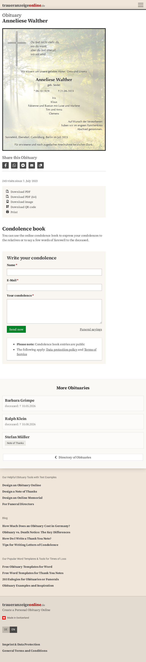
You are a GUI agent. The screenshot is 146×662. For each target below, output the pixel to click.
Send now (16, 329)
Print (13, 212)
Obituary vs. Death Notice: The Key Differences (36, 532)
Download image (21, 202)
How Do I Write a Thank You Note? (26, 538)
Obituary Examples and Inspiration (28, 585)
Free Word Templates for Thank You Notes (32, 573)
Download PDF (20, 192)
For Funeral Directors (18, 504)
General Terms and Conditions (24, 650)
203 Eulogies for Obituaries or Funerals (30, 579)
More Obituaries (73, 388)
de (5, 629)
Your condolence (20, 295)
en (13, 629)
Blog (5, 518)
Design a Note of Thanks (19, 491)
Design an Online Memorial (22, 498)
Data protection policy (61, 349)
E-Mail (12, 280)
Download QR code (23, 207)
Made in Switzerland (18, 617)
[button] (140, 5)
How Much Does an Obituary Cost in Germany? (36, 526)
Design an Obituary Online (21, 485)
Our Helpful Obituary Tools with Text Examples (29, 477)
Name (12, 265)
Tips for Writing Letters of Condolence (30, 545)
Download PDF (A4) (23, 197)
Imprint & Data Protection (21, 644)
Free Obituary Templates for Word (27, 566)
